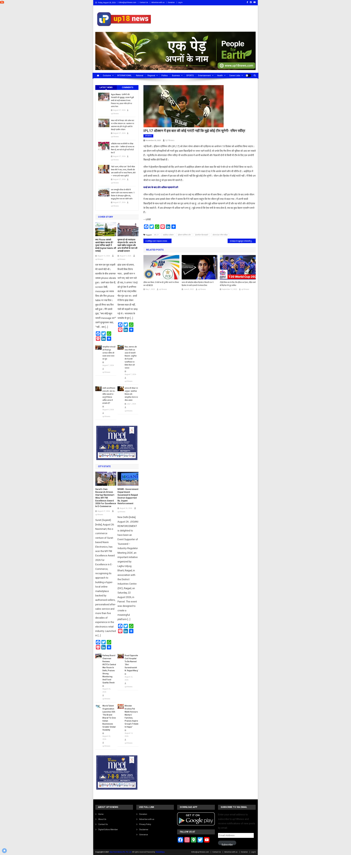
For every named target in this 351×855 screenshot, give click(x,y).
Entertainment (204, 75)
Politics (165, 75)
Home (101, 814)
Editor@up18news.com (127, 2)
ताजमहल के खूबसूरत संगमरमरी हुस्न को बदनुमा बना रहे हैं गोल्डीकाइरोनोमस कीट (243, 241)
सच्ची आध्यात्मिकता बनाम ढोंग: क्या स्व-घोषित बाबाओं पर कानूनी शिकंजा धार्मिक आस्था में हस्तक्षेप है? (108, 395)
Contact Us (144, 2)
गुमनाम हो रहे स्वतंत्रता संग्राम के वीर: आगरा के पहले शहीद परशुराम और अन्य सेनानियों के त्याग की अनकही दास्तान (127, 245)
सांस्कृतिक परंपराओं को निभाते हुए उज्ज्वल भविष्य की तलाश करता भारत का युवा (108, 353)
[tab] (106, 87)
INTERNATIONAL (124, 75)
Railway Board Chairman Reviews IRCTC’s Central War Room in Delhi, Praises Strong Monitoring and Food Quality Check (109, 669)
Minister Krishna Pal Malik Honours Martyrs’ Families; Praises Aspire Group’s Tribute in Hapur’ (131, 716)
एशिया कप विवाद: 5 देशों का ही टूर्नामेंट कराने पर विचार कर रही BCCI (161, 283)
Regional (151, 75)
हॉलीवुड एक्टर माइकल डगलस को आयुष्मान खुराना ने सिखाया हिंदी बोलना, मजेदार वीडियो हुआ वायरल (159, 241)
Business (176, 75)
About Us (102, 819)
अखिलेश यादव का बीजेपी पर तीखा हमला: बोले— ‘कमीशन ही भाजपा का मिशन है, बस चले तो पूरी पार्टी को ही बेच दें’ (122, 148)
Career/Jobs (234, 75)
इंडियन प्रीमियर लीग (184, 235)
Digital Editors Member (108, 829)
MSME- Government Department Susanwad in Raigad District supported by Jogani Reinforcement (128, 496)
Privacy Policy (145, 824)
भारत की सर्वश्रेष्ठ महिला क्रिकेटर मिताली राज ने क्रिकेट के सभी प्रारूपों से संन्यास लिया (197, 283)
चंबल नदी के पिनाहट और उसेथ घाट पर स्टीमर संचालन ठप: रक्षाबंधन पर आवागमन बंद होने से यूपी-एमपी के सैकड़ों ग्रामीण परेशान (122, 125)
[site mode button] (248, 75)
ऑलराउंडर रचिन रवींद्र (220, 235)
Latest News (106, 87)
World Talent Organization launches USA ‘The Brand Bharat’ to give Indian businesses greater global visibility (109, 718)
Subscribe (227, 844)
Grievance (143, 834)
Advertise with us (158, 2)
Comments (127, 87)
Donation (171, 2)
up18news (169, 140)
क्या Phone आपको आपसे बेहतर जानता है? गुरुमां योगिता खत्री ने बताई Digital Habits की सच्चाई (105, 245)
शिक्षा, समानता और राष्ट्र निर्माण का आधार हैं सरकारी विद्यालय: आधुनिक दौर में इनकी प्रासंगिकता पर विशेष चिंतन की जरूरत (131, 357)
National (139, 75)
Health (220, 75)
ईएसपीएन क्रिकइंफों (201, 235)
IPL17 (156, 235)
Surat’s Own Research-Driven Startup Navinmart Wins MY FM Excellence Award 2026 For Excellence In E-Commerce (105, 498)
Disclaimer (143, 829)
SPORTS (190, 75)
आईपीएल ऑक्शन (168, 235)
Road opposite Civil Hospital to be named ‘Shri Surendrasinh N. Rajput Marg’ (131, 663)
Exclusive (107, 75)
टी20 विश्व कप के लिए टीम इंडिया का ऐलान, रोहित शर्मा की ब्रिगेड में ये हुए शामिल (238, 283)
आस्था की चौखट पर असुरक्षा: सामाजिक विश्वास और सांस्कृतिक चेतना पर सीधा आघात (131, 394)
